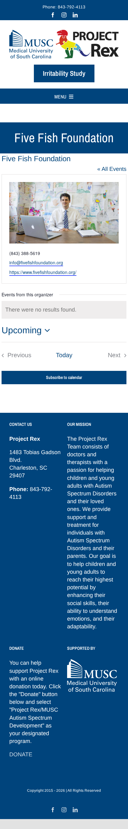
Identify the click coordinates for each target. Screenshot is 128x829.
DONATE (20, 754)
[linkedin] (75, 14)
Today (64, 355)
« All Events (111, 169)
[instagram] (64, 14)
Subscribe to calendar (64, 377)
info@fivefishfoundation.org (36, 262)
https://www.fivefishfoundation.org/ (42, 272)
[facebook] (52, 14)
